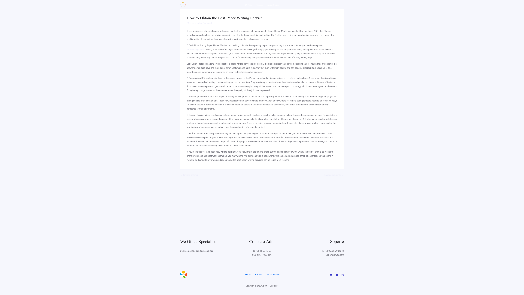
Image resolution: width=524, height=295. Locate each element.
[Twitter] (331, 275)
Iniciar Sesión (273, 4)
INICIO (248, 4)
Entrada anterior (189, 175)
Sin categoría (194, 23)
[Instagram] (342, 275)
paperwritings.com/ (196, 49)
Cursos (259, 4)
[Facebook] (337, 275)
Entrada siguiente (334, 175)
